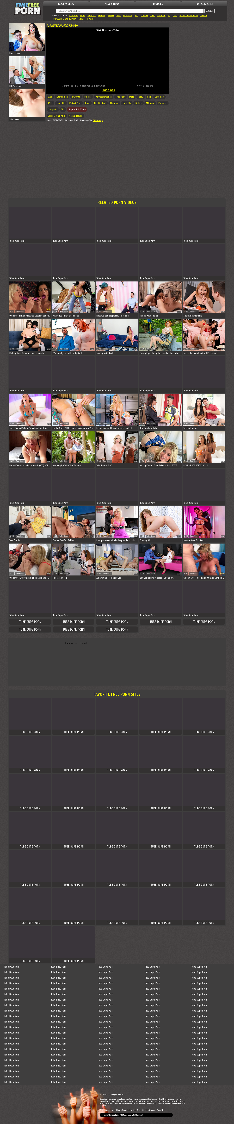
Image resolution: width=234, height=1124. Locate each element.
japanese (73, 15)
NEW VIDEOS (112, 4)
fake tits (61, 103)
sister (81, 19)
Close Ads (108, 90)
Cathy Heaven (76, 115)
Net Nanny (151, 1110)
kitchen (138, 103)
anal (152, 15)
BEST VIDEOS (66, 4)
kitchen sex (62, 96)
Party (140, 96)
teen (118, 15)
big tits (87, 96)
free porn (120, 96)
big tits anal (100, 103)
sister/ (203, 15)
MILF (50, 103)
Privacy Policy (114, 1115)
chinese (101, 15)
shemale (92, 15)
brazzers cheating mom (64, 19)
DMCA (123, 1115)
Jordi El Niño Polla (56, 115)
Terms (105, 1115)
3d (169, 15)
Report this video (77, 109)
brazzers (127, 15)
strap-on (52, 109)
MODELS (158, 4)
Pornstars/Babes (104, 96)
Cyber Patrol (141, 1110)
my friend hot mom (189, 15)
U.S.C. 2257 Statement (135, 1115)
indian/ (90, 19)
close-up (127, 103)
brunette (76, 96)
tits (63, 109)
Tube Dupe (98, 120)
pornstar (162, 103)
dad (136, 15)
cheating (161, 15)
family (111, 15)
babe (87, 103)
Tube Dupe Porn (30, 622)
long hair (159, 96)
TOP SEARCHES (204, 4)
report (48, 312)
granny (144, 15)
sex (149, 96)
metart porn (75, 103)
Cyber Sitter (161, 1110)
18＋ (175, 15)
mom (82, 15)
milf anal (150, 103)
